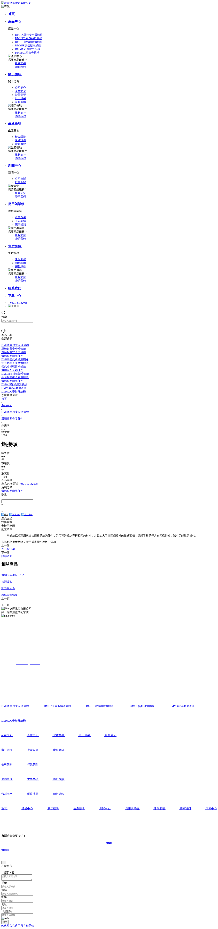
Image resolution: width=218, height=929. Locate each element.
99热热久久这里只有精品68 (17, 925)
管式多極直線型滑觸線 (15, 363)
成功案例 (28, 514)
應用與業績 (16, 204)
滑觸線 (5, 850)
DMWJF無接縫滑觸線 (14, 384)
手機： (5, 882)
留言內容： (9, 872)
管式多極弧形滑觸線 (13, 366)
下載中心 (14, 295)
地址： (5, 904)
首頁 (11, 14)
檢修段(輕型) (9, 594)
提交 (5, 922)
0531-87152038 (18, 302)
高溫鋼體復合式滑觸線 (15, 377)
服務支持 (20, 63)
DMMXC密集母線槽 (13, 391)
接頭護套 (6, 581)
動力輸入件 (8, 588)
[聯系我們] (3, 331)
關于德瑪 (15, 74)
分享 (6, 514)
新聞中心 (15, 165)
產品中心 (15, 21)
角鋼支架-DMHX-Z (12, 575)
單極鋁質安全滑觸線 (13, 348)
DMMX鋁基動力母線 (14, 388)
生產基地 (15, 123)
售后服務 (15, 246)
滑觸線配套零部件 (12, 355)
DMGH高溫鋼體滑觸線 (15, 373)
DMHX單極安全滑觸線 (15, 345)
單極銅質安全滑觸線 (13, 352)
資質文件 (16, 514)
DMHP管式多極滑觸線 (14, 359)
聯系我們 (20, 66)
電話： (5, 890)
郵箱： (5, 897)
